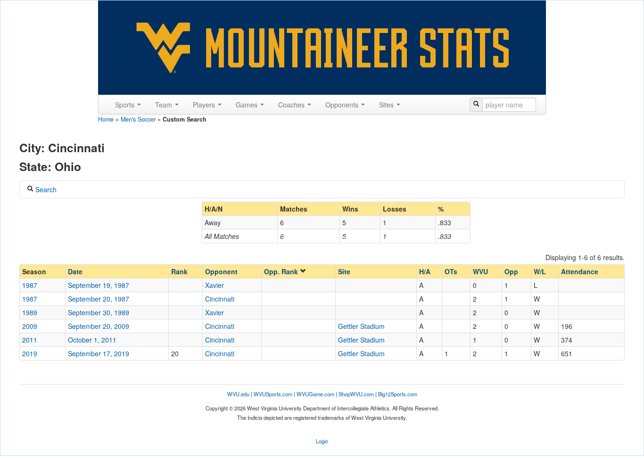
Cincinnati (219, 298)
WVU (480, 271)
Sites (387, 104)
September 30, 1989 (98, 312)
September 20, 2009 (98, 326)
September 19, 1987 (98, 285)
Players (205, 104)
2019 (29, 353)
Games (247, 104)
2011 (29, 339)
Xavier (214, 285)
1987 (29, 285)
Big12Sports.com (397, 394)
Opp (511, 271)
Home (106, 119)
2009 (29, 326)
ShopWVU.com (356, 394)
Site (344, 271)
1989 (29, 312)
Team (164, 104)
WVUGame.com (315, 394)
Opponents (342, 104)
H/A (424, 271)
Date (75, 271)
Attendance (579, 271)
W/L (540, 271)
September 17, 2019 (98, 353)
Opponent (221, 271)
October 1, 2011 (92, 339)
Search (45, 189)
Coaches (292, 104)
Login (322, 441)
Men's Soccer (138, 119)
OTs (451, 271)
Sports (125, 104)
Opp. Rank (282, 271)
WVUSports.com (273, 394)
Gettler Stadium (361, 326)
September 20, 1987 (98, 298)
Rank (179, 271)
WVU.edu (238, 394)
